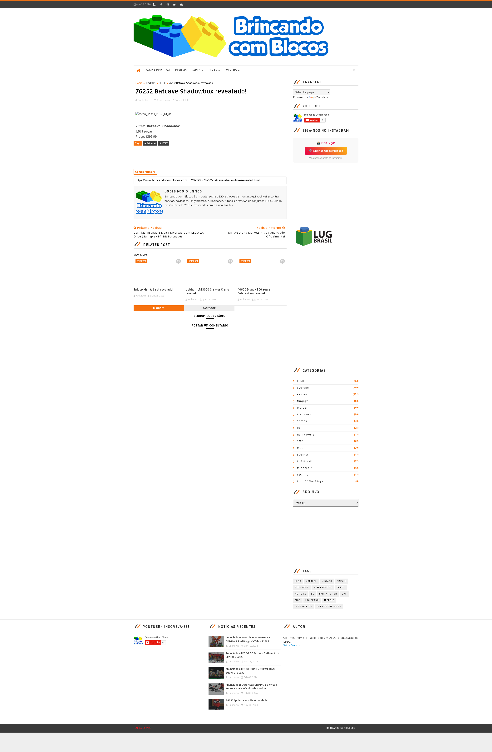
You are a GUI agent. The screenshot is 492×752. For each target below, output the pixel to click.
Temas (212, 70)
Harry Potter (306, 434)
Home (138, 83)
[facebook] (161, 4)
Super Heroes (322, 587)
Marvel (302, 407)
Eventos (231, 70)
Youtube (303, 387)
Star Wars (304, 414)
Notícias (300, 593)
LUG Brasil (304, 461)
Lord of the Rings (310, 481)
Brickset (150, 83)
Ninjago (303, 401)
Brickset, (179, 100)
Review (302, 394)
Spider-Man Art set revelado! (153, 289)
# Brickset (150, 143)
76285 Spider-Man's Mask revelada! (247, 700)
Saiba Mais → (291, 645)
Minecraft (304, 468)
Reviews (181, 70)
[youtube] (181, 4)
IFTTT (162, 83)
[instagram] (168, 4)
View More (140, 254)
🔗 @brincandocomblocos (325, 150)
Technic (302, 474)
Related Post (156, 245)
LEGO (300, 381)
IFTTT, (188, 100)
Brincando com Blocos (341, 728)
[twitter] (174, 4)
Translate (322, 97)
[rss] (154, 4)
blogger (158, 308)
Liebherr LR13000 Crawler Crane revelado (207, 291)
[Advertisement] (203, 157)
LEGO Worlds (303, 606)
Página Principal (157, 70)
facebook (209, 308)
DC (299, 428)
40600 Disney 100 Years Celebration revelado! (254, 291)
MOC (300, 448)
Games (196, 70)
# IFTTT (164, 143)
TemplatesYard (142, 728)
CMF (300, 441)
